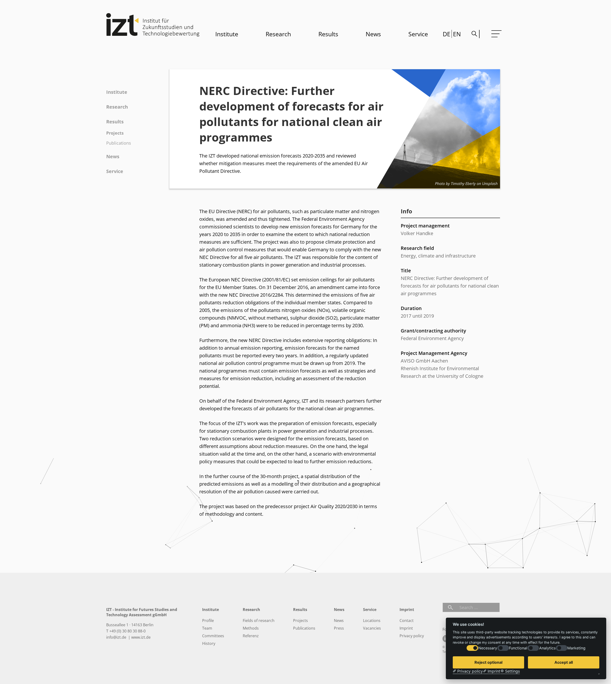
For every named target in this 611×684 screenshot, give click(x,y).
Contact (407, 620)
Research (278, 34)
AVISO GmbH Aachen (424, 361)
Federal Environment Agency (432, 338)
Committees (213, 635)
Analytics (547, 648)
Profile (208, 620)
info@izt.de (116, 637)
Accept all (563, 662)
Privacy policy (412, 635)
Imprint (406, 628)
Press (339, 628)
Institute (226, 34)
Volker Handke (417, 233)
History (208, 643)
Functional (518, 648)
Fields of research (258, 620)
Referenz (251, 635)
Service (418, 34)
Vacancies (372, 628)
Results (328, 34)
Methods (251, 628)
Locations (371, 620)
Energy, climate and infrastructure (438, 256)
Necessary (487, 648)
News (373, 34)
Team (207, 628)
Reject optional (488, 662)
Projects (115, 133)
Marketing (576, 648)
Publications (118, 143)
